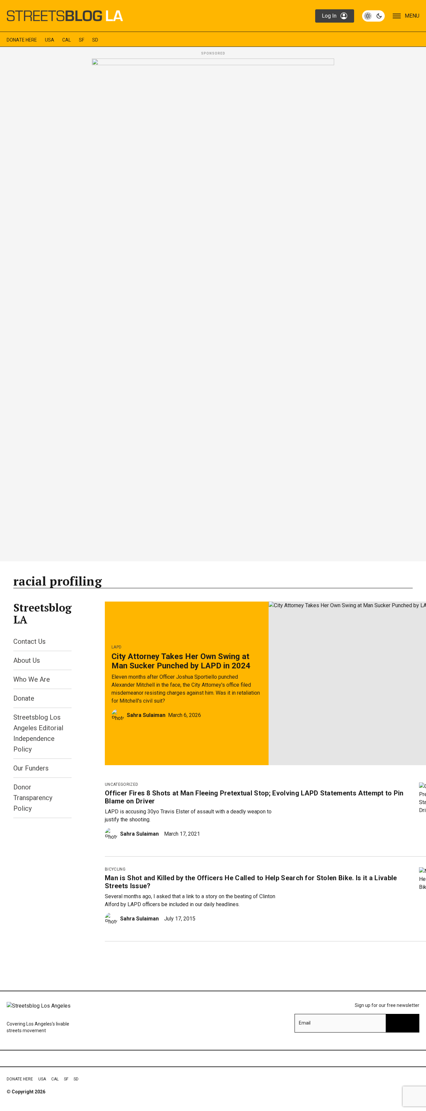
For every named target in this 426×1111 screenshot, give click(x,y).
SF (81, 40)
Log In (329, 16)
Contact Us (29, 641)
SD (95, 40)
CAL (66, 40)
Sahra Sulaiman (146, 715)
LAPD (116, 647)
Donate (23, 698)
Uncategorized (121, 784)
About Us (26, 660)
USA (49, 40)
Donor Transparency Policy (32, 797)
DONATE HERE (22, 40)
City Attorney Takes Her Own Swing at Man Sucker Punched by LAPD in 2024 (180, 661)
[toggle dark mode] (373, 16)
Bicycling (115, 869)
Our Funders (31, 768)
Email (305, 1023)
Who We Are (31, 679)
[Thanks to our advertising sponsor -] (213, 308)
